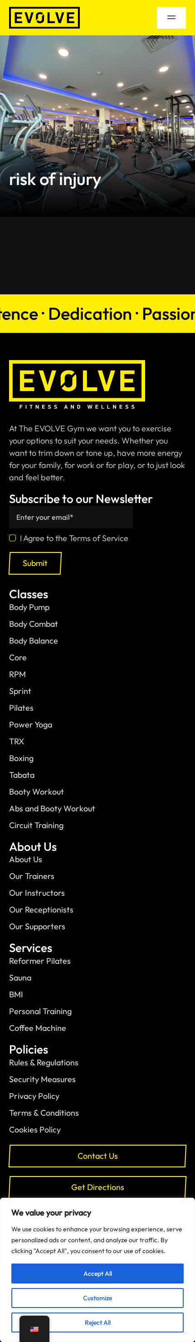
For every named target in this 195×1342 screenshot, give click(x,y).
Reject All (98, 1322)
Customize (97, 1298)
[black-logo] (44, 10)
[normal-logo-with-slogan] (77, 364)
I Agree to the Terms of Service (74, 538)
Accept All (97, 1273)
